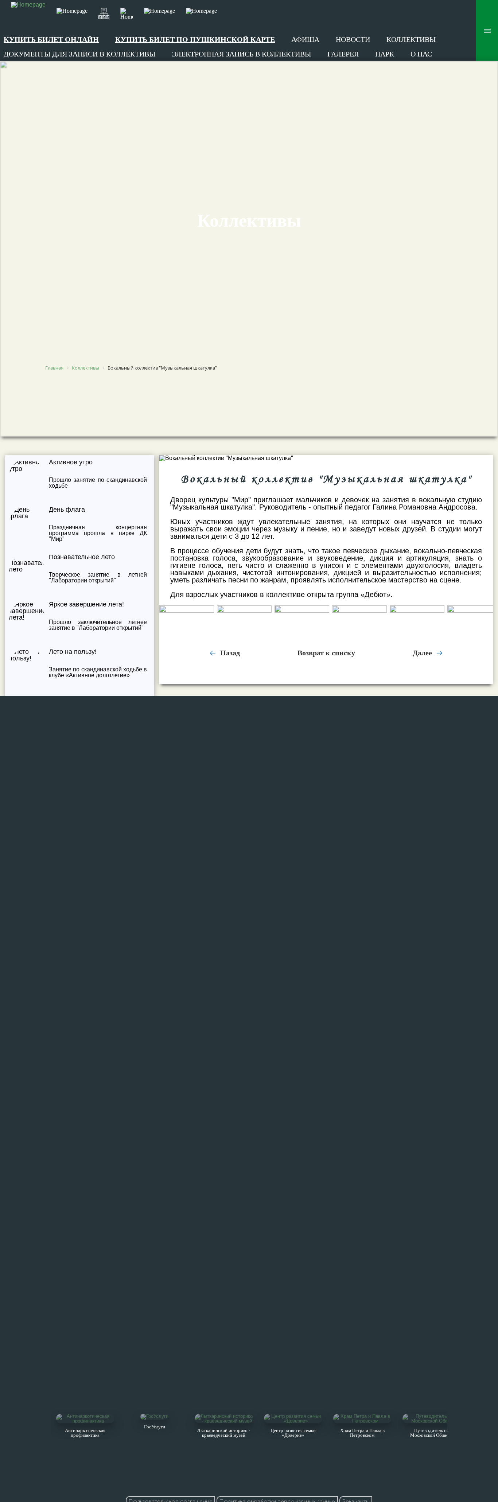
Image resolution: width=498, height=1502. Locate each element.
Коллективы (411, 39)
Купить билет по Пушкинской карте (195, 39)
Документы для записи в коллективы (79, 54)
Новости (353, 39)
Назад (229, 653)
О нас (421, 54)
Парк (384, 54)
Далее (423, 653)
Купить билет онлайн (51, 39)
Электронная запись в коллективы (241, 54)
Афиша (305, 39)
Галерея (343, 54)
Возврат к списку (326, 653)
